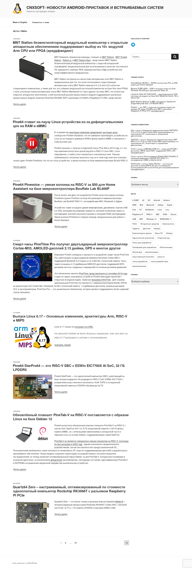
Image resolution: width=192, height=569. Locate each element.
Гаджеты (136, 228)
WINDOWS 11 (166, 219)
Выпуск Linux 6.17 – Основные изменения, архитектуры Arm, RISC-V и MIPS (70, 318)
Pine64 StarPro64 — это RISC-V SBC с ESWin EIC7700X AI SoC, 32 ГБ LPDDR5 (69, 367)
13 (76, 542)
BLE (141, 205)
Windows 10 (151, 219)
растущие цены (110, 132)
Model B (119, 501)
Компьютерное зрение (142, 233)
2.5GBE (135, 200)
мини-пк (161, 256)
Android (157, 200)
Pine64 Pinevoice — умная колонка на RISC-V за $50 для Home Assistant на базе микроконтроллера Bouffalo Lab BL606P (64, 186)
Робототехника (166, 247)
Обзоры (169, 233)
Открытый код (163, 237)
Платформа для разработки (144, 247)
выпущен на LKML (84, 326)
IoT (140, 209)
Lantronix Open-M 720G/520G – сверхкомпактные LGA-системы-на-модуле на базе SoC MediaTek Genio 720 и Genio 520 (154, 96)
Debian (161, 205)
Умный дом (137, 252)
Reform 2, (67, 60)
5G (149, 200)
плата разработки (139, 261)
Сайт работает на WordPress (24, 563)
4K (143, 200)
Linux (160, 209)
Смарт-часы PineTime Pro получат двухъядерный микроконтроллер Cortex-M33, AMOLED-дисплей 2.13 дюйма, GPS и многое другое (70, 246)
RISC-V (149, 214)
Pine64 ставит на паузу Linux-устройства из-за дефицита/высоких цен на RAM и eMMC (68, 123)
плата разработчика (159, 261)
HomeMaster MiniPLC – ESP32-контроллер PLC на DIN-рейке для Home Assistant (154, 84)
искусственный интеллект (143, 256)
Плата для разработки (141, 242)
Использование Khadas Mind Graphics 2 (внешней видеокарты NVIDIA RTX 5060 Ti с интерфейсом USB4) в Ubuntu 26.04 (154, 158)
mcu (167, 209)
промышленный (139, 266)
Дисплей (146, 228)
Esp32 (169, 205)
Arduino (166, 200)
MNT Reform (108, 57)
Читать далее (19, 104)
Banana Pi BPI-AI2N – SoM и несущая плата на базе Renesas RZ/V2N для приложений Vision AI (153, 89)
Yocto (134, 223)
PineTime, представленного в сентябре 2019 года (103, 273)
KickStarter (149, 209)
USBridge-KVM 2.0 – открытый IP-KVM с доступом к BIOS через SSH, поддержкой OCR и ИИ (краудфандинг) (154, 151)
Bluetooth (150, 205)
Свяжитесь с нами (40, 22)
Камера (157, 228)
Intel (134, 209)
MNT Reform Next (82, 60)
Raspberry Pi (137, 214)
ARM (134, 205)
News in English (20, 22)
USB (134, 219)
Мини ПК (159, 233)
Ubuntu (173, 214)
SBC (157, 214)
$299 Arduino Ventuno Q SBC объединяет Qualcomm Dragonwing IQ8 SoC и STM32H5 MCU (153, 102)
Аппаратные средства (149, 223)
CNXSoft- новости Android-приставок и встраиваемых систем (95, 7)
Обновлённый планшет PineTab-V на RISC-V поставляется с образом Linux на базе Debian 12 (71, 416)
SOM (165, 214)
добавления (56, 459)
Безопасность (168, 223)
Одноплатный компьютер (143, 237)
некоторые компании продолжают (85, 132)
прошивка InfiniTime (101, 279)
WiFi (141, 219)
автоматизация (151, 252)
